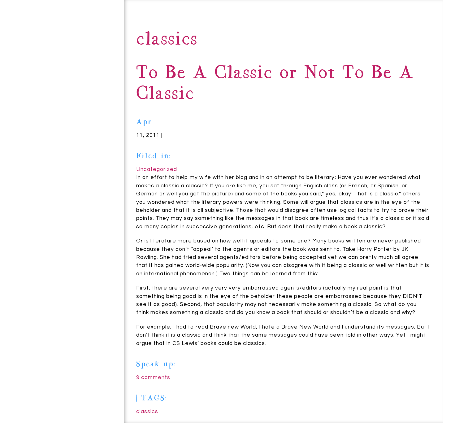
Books (94, 37)
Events (22, 93)
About (39, 20)
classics (147, 411)
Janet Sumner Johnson (55, 388)
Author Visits (59, 114)
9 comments (153, 377)
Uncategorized (156, 169)
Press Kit (84, 75)
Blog (61, 53)
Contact (22, 53)
